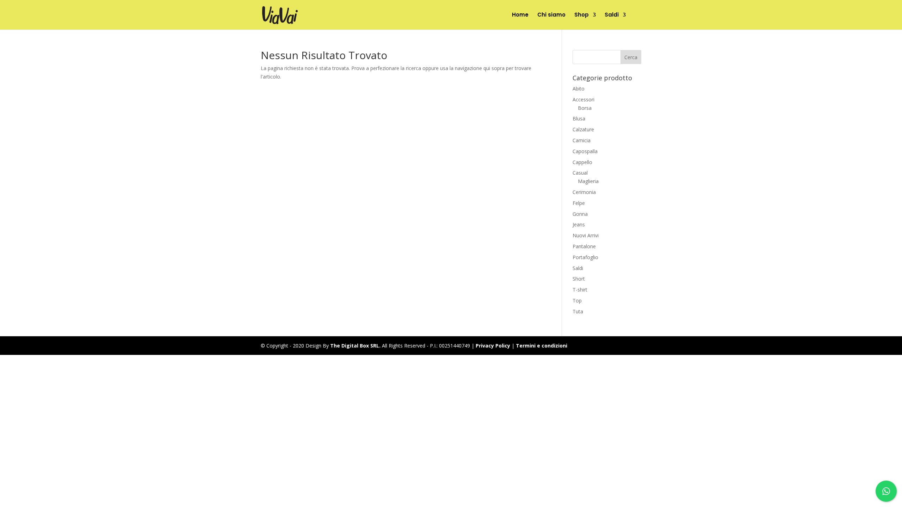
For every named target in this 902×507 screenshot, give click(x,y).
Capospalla (585, 151)
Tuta (578, 311)
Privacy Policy (493, 345)
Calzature (583, 129)
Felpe (579, 203)
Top (577, 300)
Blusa (579, 118)
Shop (581, 15)
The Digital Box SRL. (355, 345)
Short (579, 278)
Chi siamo (551, 15)
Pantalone (584, 246)
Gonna (580, 214)
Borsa (585, 108)
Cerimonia (584, 192)
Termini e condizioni (541, 345)
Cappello (582, 162)
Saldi (612, 15)
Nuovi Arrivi (586, 235)
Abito (579, 88)
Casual (580, 172)
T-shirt (580, 289)
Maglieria (588, 181)
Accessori (583, 99)
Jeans (579, 224)
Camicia (582, 140)
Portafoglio (585, 257)
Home (520, 15)
